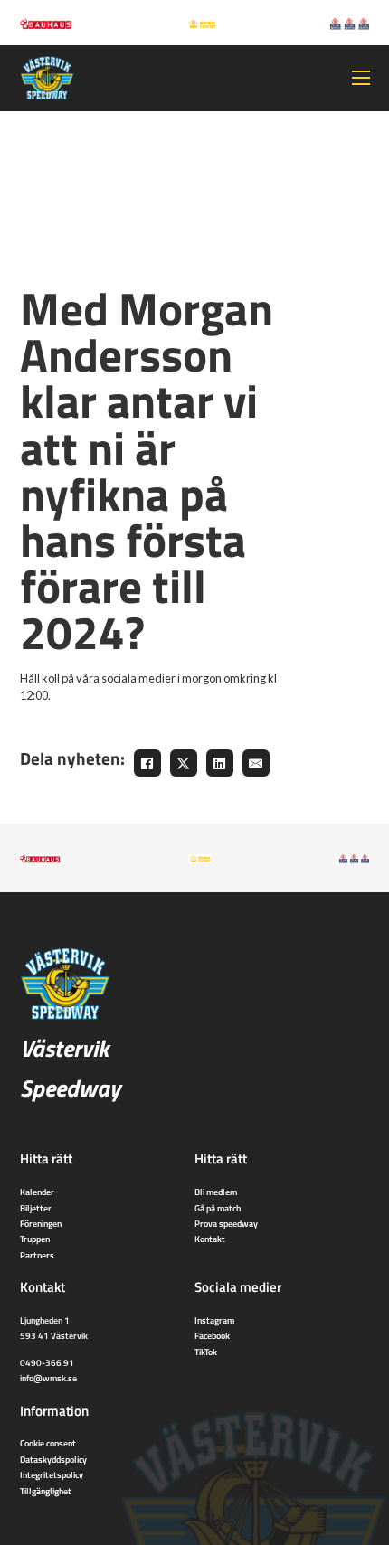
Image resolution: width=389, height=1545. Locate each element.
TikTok (205, 1351)
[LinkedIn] (219, 763)
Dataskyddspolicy (53, 1459)
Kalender (37, 1191)
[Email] (256, 763)
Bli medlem (215, 1191)
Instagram (214, 1320)
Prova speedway (226, 1223)
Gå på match (217, 1208)
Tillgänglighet (45, 1491)
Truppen (35, 1238)
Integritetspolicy (51, 1474)
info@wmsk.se (48, 1378)
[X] (183, 763)
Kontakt (209, 1238)
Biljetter (36, 1208)
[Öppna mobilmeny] (361, 78)
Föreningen (41, 1223)
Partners (37, 1255)
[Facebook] (147, 763)
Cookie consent (48, 1443)
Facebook (212, 1335)
